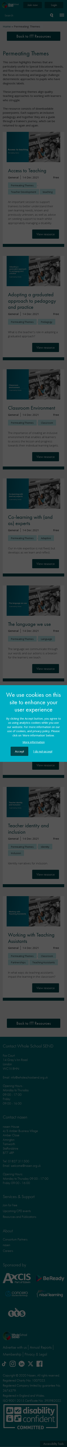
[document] (33, 719)
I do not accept (42, 751)
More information (34, 742)
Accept (19, 751)
